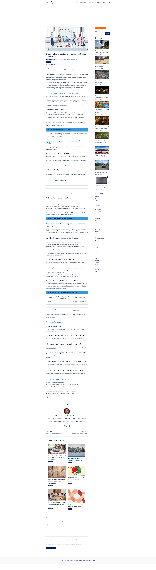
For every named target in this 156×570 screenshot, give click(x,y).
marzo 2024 (97, 229)
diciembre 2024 (98, 209)
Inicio (62, 560)
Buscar (96, 31)
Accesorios (97, 240)
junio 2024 (97, 222)
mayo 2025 (97, 198)
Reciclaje (97, 262)
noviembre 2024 (98, 211)
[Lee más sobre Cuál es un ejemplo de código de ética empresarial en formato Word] (57, 494)
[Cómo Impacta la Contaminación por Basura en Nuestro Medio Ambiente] (102, 44)
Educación (48, 62)
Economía (97, 245)
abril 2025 (97, 200)
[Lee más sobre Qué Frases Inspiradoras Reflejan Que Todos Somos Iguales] (76, 495)
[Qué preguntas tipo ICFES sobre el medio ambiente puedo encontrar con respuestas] (102, 104)
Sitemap (93, 560)
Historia (96, 251)
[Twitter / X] (66, 426)
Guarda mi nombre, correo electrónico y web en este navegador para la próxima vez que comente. (64, 544)
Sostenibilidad (98, 267)
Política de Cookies (78, 560)
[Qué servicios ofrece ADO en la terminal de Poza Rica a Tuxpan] (102, 150)
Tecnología (97, 269)
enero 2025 (97, 207)
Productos (97, 260)
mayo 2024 (97, 224)
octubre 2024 (97, 213)
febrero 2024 (97, 231)
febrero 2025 (97, 205)
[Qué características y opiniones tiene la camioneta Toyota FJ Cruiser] (102, 165)
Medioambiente (98, 256)
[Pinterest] (52, 64)
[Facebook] (46, 64)
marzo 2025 (97, 202)
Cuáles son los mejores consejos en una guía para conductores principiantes (57, 457)
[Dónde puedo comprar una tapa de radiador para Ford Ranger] (102, 180)
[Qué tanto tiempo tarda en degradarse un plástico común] (102, 74)
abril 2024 (97, 227)
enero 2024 (97, 233)
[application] (86, 2)
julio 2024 (97, 220)
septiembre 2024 (98, 216)
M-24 (50, 1)
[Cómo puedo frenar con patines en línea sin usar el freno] (102, 60)
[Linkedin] (54, 64)
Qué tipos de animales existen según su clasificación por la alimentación (76, 479)
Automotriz (97, 242)
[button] (109, 2)
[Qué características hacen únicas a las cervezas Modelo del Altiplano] (102, 120)
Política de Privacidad (87, 560)
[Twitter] (49, 64)
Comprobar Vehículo (100, 27)
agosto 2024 (97, 218)
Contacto (71, 560)
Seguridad (97, 264)
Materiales (97, 253)
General (96, 249)
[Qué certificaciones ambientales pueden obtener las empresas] (102, 135)
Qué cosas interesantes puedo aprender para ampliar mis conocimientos (56, 481)
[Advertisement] (78, 13)
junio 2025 (97, 196)
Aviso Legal (66, 560)
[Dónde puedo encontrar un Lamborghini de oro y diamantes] (102, 90)
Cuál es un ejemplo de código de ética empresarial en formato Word (57, 504)
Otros (96, 258)
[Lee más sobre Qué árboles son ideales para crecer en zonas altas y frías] (76, 450)
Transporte (97, 271)
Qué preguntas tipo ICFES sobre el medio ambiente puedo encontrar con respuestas (102, 111)
